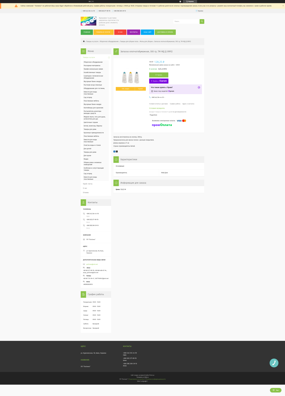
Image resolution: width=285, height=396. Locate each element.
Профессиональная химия (93, 69)
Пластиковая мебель (91, 101)
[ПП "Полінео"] (88, 25)
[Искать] (202, 21)
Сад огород (88, 97)
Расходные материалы (92, 65)
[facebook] (114, 152)
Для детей (87, 148)
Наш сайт (147, 32)
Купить (160, 75)
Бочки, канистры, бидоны (93, 126)
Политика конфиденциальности (156, 379)
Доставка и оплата (165, 32)
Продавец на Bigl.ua (142, 377)
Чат (277, 390)
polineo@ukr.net (92, 264)
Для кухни (87, 155)
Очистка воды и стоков (92, 145)
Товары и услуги (103, 32)
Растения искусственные (93, 85)
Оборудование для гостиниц (94, 88)
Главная (86, 32)
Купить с (156, 81)
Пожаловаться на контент (136, 379)
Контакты (133, 32)
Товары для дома (90, 129)
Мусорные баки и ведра (92, 81)
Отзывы (86, 192)
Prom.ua (151, 375)
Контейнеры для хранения (93, 108)
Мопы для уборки (146, 41)
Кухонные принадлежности (94, 133)
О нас (120, 32)
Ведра (86, 159)
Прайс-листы (87, 184)
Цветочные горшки (91, 122)
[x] (117, 152)
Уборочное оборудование (109, 41)
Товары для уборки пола (129, 41)
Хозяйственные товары (92, 72)
